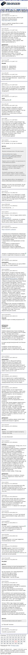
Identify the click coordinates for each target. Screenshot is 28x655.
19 (1, 639)
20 (4, 639)
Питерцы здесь (15, 645)
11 (4, 637)
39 (7, 643)
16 (18, 637)
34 (18, 641)
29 (4, 641)
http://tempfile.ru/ (6, 218)
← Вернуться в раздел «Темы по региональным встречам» (13, 7)
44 (21, 643)
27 (24, 639)
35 (21, 641)
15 (15, 637)
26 (21, 639)
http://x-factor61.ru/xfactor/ (9, 229)
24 (15, 639)
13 (10, 637)
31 (10, 641)
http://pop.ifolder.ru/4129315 (9, 20)
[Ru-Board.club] (10, 5)
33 (15, 641)
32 (13, 641)
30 (7, 641)
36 (24, 641)
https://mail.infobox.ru (7, 155)
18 (24, 637)
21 (7, 639)
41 (13, 643)
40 (10, 643)
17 (21, 637)
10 (1, 637)
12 (7, 637)
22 (10, 639)
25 (18, 639)
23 (13, 639)
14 (13, 637)
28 (1, 641)
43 (18, 643)
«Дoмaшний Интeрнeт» (11, 278)
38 (4, 643)
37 (1, 643)
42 (15, 643)
